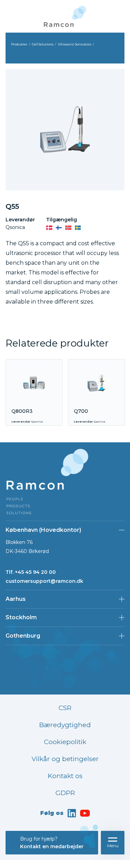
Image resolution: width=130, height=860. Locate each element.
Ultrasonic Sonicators (74, 44)
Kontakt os (65, 776)
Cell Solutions (42, 44)
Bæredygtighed (65, 725)
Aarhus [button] (16, 599)
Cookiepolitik (65, 742)
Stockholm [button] (21, 617)
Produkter (19, 44)
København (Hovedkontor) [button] (43, 530)
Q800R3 (22, 411)
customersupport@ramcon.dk (44, 581)
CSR (65, 708)
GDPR (65, 793)
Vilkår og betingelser (65, 759)
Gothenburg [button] (23, 635)
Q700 (81, 411)
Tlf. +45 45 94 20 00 (31, 572)
